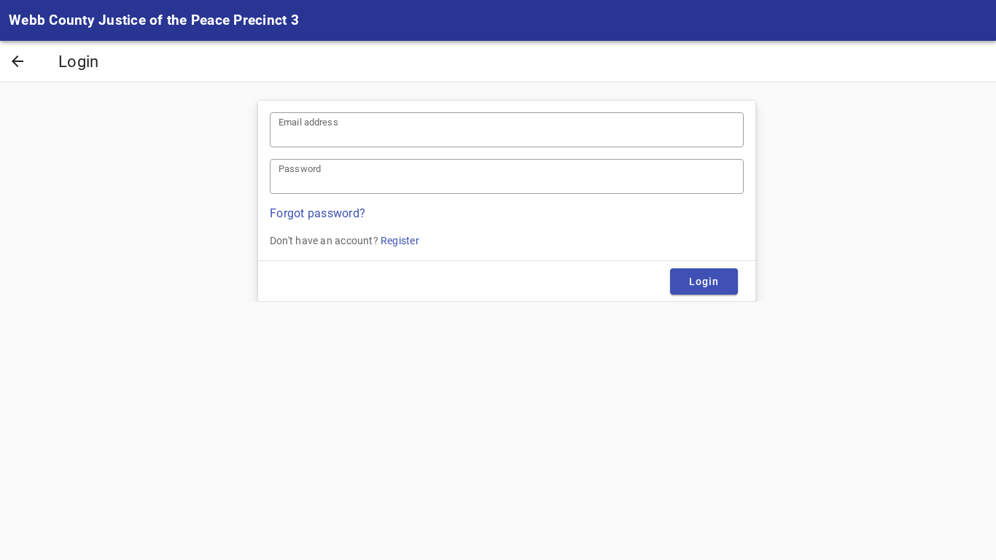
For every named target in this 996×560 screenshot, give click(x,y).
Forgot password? (317, 213)
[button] (17, 63)
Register (400, 240)
